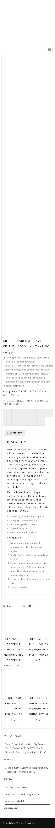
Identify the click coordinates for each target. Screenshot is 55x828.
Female (43, 391)
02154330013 (22, 787)
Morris (15, 395)
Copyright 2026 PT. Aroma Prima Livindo (19, 823)
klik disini (21, 801)
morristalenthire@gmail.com (26, 794)
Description (15, 432)
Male (6, 395)
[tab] (15, 433)
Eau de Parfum (28, 391)
